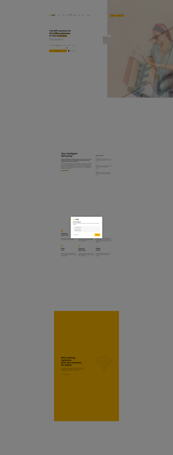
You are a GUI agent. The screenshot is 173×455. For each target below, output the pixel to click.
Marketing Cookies (78, 230)
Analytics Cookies (78, 229)
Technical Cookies (78, 227)
